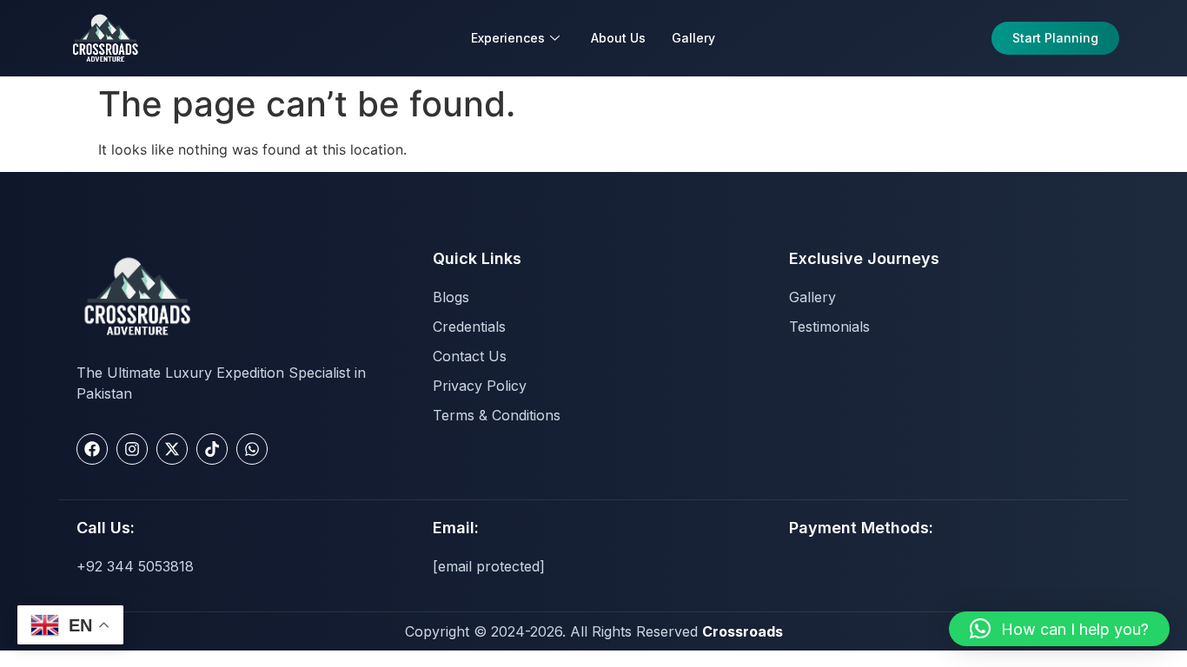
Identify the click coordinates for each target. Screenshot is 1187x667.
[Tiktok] (212, 449)
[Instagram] (132, 449)
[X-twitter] (172, 449)
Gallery (693, 37)
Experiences (508, 37)
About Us (618, 37)
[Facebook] (92, 449)
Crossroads (742, 631)
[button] (1059, 628)
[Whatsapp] (252, 449)
